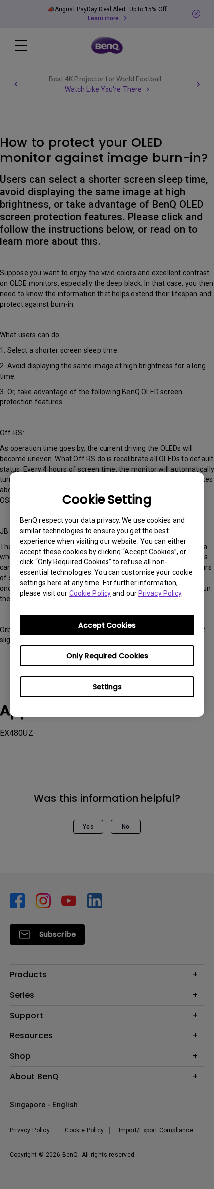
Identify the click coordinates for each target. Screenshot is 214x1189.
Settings (107, 687)
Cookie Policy (90, 593)
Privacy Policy (159, 593)
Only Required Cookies (107, 656)
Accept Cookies (107, 625)
